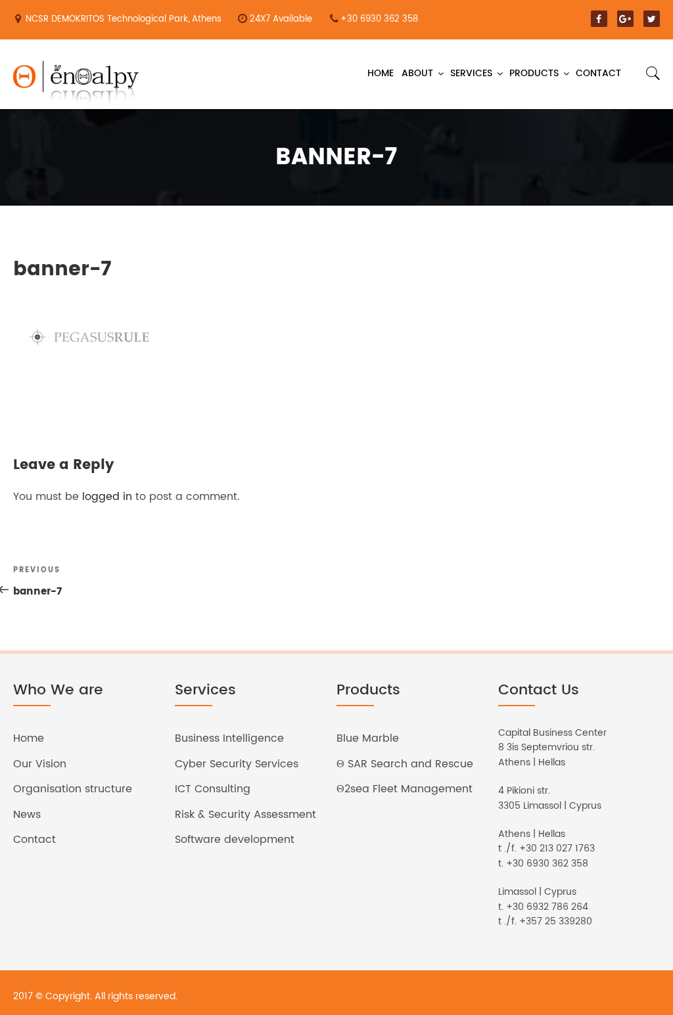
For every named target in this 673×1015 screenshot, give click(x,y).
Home (380, 73)
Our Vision (39, 764)
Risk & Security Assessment (245, 814)
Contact (598, 73)
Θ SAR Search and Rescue (404, 764)
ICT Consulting (212, 789)
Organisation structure (72, 789)
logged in (107, 496)
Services (471, 73)
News (27, 814)
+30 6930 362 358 (379, 19)
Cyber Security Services (236, 764)
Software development (234, 839)
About (417, 73)
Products (534, 73)
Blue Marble (367, 738)
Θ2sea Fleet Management (404, 789)
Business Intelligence (229, 738)
